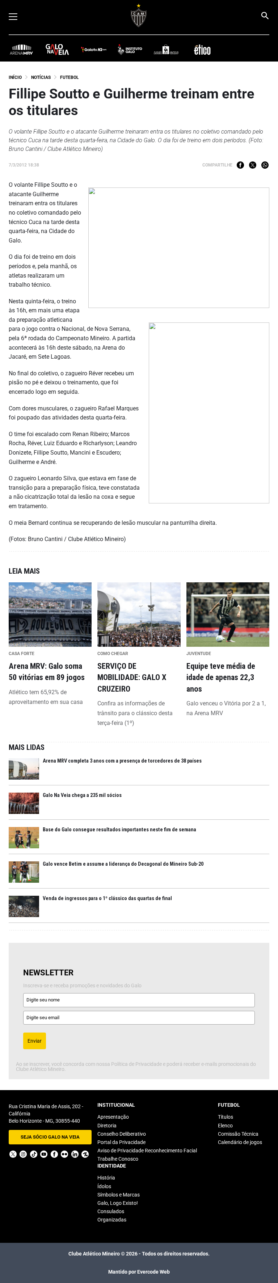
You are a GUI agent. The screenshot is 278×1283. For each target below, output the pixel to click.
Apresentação (113, 1117)
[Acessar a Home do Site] (139, 15)
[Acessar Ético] (202, 49)
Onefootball (85, 1154)
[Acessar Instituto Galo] (130, 49)
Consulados (110, 1211)
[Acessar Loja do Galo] (166, 49)
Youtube (43, 1154)
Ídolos (104, 1186)
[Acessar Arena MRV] (21, 49)
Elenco (225, 1125)
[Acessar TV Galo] (93, 49)
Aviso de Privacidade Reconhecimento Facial (147, 1150)
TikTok (33, 1154)
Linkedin (75, 1154)
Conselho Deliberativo (121, 1134)
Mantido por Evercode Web (139, 1272)
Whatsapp (265, 165)
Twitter (252, 165)
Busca (265, 15)
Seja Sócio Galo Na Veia (50, 1137)
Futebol (69, 77)
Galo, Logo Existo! (117, 1203)
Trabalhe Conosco (117, 1159)
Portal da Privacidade (121, 1142)
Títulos (225, 1117)
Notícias (41, 77)
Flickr (64, 1154)
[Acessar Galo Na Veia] (57, 49)
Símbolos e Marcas (118, 1195)
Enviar (35, 1041)
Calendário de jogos (240, 1142)
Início (15, 77)
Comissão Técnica (238, 1134)
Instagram (23, 1154)
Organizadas (111, 1220)
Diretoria (107, 1125)
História (106, 1178)
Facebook (240, 165)
